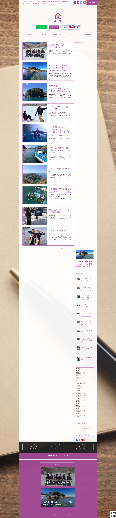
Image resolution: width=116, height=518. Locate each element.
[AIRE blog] (84, 2)
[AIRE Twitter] (81, 2)
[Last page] (61, 248)
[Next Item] (91, 254)
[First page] (34, 248)
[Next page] (58, 248)
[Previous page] (38, 248)
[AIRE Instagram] (78, 2)
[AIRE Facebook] (75, 2)
